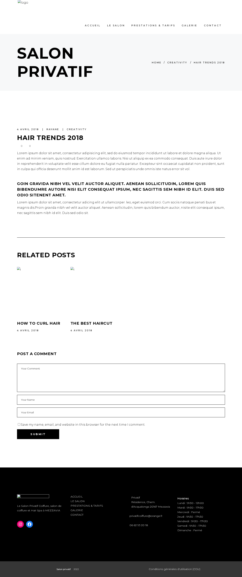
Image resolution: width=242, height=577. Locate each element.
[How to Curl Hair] (41, 291)
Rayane (53, 129)
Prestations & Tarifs (87, 505)
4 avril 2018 (28, 129)
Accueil (77, 496)
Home (156, 62)
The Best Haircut (91, 323)
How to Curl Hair (38, 323)
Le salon (78, 501)
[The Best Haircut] (94, 291)
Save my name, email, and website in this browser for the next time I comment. (83, 424)
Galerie (77, 510)
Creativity (177, 62)
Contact (77, 514)
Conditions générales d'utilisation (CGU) (174, 569)
